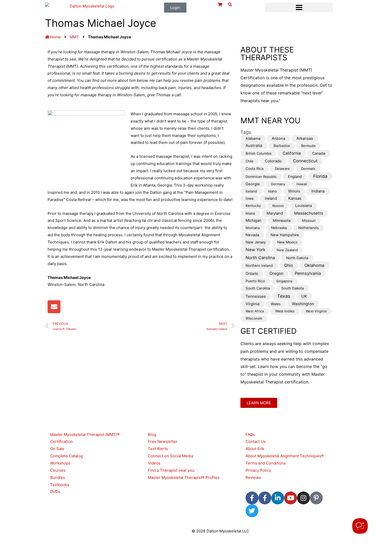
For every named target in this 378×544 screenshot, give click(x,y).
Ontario (252, 273)
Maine (250, 213)
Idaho (272, 191)
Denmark (308, 168)
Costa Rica (255, 168)
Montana (253, 228)
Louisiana (303, 205)
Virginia (252, 303)
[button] (299, 7)
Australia (254, 145)
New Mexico (287, 242)
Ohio (288, 265)
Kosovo (278, 206)
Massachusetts (308, 213)
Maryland (275, 213)
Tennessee (256, 296)
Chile (250, 161)
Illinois (294, 191)
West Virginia (316, 311)
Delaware (282, 168)
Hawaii (301, 184)
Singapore (284, 281)
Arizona (278, 138)
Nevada (252, 235)
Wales (276, 304)
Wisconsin (254, 318)
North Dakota (297, 258)
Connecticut (305, 160)
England (295, 176)
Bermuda (308, 146)
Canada (318, 153)
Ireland (271, 198)
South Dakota (292, 288)
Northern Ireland (259, 266)
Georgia (252, 184)
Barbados (282, 146)
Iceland (251, 191)
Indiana (318, 191)
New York (255, 249)
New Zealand (287, 250)
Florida (320, 176)
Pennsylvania (308, 273)
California (292, 153)
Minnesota (282, 220)
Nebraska (279, 228)
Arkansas (304, 138)
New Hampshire (285, 235)
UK (304, 296)
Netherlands (308, 228)
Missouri (309, 220)
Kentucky (253, 206)
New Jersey (256, 242)
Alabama (253, 138)
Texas (283, 296)
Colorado (273, 161)
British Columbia (258, 153)
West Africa (255, 311)
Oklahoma (314, 265)
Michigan (254, 220)
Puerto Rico (255, 281)
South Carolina (258, 288)
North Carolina (260, 257)
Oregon (276, 273)
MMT (74, 36)
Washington (303, 303)
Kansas (294, 198)
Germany (278, 184)
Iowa (250, 198)
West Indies (284, 311)
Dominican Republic (261, 176)
